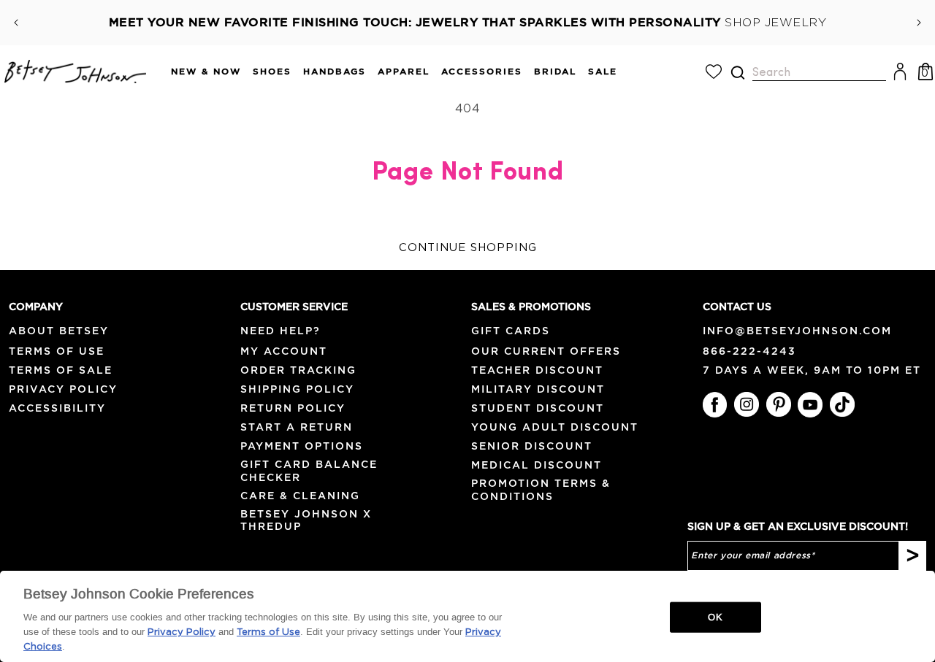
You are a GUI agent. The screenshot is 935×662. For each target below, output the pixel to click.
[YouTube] (810, 404)
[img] (738, 72)
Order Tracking (298, 370)
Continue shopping (468, 247)
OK (715, 617)
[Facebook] (715, 404)
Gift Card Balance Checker (309, 470)
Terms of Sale (60, 370)
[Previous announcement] (16, 22)
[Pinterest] (778, 404)
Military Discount (538, 389)
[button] (200, 72)
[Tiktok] (842, 404)
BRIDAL (555, 71)
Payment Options (301, 446)
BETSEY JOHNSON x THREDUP (306, 520)
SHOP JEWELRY (775, 22)
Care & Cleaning (300, 495)
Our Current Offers (546, 351)
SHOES (272, 71)
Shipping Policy (297, 389)
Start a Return (296, 427)
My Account (283, 351)
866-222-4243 (749, 351)
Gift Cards (510, 330)
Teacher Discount (537, 370)
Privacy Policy (63, 389)
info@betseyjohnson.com (797, 330)
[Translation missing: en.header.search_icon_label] (737, 72)
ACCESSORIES (481, 71)
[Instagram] (746, 404)
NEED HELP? (280, 330)
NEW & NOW (206, 71)
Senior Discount (531, 446)
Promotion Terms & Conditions (541, 489)
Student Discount (537, 408)
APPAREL (404, 71)
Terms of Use (56, 351)
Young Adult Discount (554, 427)
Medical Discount (536, 465)
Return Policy (293, 408)
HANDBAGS (334, 71)
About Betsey (59, 330)
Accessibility (57, 408)
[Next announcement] (919, 22)
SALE (602, 71)
